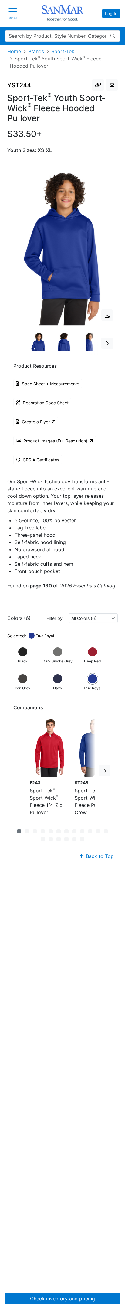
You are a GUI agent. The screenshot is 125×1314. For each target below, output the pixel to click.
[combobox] (93, 618)
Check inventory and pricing (62, 1299)
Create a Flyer (36, 421)
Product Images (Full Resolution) (55, 440)
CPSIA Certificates (41, 459)
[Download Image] (107, 315)
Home (14, 51)
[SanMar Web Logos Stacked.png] (62, 13)
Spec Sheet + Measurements (50, 383)
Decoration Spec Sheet (46, 402)
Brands (36, 51)
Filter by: (55, 618)
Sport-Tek (62, 51)
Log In (111, 13)
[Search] (113, 36)
